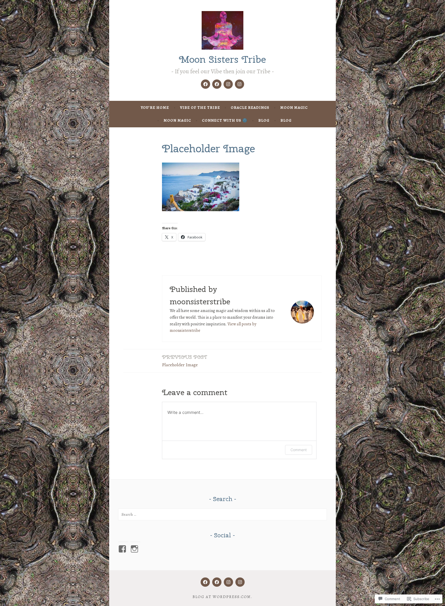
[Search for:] (222, 514)
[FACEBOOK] (205, 582)
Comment (298, 450)
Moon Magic (294, 107)
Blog (263, 120)
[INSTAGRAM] (228, 582)
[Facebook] (205, 84)
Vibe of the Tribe (200, 107)
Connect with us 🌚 (224, 120)
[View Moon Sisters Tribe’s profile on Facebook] (123, 549)
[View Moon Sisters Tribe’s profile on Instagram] (135, 549)
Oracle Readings (250, 107)
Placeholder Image (184, 361)
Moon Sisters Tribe (222, 59)
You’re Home (155, 107)
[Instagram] (228, 84)
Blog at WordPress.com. (222, 596)
